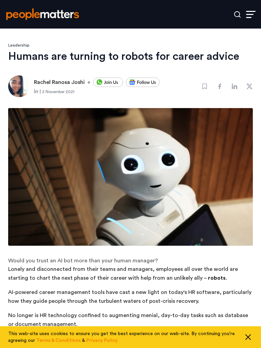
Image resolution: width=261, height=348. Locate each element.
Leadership (19, 45)
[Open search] (237, 14)
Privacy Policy (102, 340)
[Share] (219, 86)
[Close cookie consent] (248, 337)
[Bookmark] (204, 86)
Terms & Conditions (58, 340)
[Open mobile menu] (251, 14)
